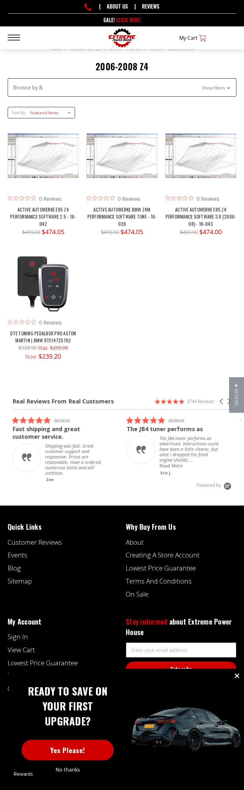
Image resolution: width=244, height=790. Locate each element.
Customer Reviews (35, 542)
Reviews (150, 6)
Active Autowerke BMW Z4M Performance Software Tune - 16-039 (122, 216)
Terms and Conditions (159, 581)
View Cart (21, 649)
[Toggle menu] (18, 37)
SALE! (122, 20)
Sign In (18, 636)
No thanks (68, 769)
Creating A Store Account (163, 554)
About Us (117, 6)
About (135, 542)
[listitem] (60, 449)
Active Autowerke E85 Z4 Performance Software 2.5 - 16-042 (43, 216)
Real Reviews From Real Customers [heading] (63, 401)
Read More (171, 466)
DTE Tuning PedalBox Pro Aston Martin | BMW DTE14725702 (43, 337)
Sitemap (20, 581)
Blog (14, 567)
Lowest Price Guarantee (161, 567)
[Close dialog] (237, 675)
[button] (122, 87)
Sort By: (19, 112)
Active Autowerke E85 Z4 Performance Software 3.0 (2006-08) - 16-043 (201, 216)
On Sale (137, 594)
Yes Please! (68, 750)
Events (17, 554)
